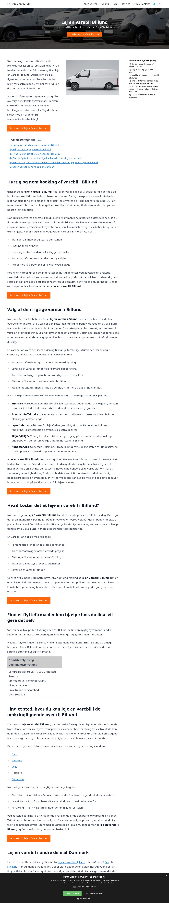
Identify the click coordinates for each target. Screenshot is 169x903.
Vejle (14, 766)
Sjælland (125, 4)
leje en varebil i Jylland (71, 862)
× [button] (166, 876)
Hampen (17, 760)
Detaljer (111, 883)
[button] (84, 899)
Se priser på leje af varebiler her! (84, 34)
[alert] (84, 888)
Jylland (105, 4)
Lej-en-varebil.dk (19, 4)
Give (14, 754)
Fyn (115, 4)
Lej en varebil (90, 4)
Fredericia (18, 779)
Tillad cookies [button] (72, 893)
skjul (40, 140)
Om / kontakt (142, 4)
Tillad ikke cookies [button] (94, 893)
